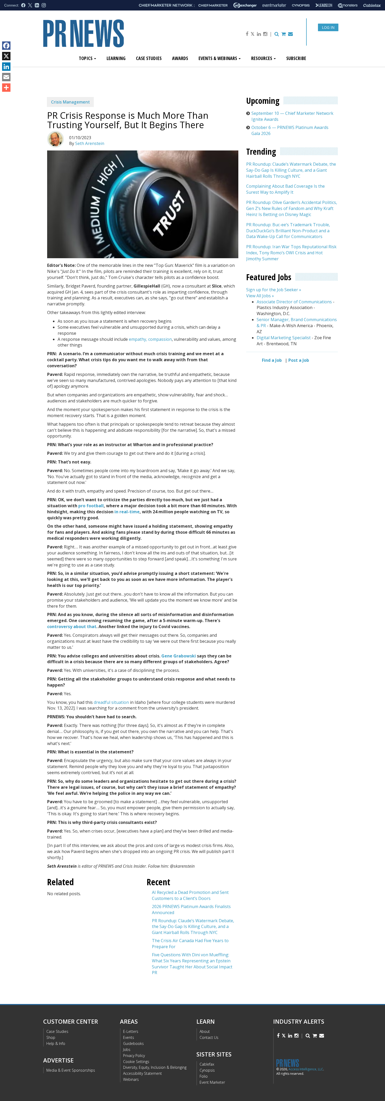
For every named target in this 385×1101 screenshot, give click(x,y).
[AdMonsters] (348, 5)
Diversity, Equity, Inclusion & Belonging (154, 1067)
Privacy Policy (134, 1055)
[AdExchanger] (245, 5)
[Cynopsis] (301, 5)
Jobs (126, 1049)
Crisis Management (70, 102)
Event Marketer (212, 1082)
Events (128, 1037)
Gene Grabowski (178, 656)
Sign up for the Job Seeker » (273, 290)
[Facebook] (6, 45)
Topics (86, 58)
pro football (91, 506)
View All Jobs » (260, 296)
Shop (50, 1037)
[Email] (6, 77)
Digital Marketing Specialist (284, 338)
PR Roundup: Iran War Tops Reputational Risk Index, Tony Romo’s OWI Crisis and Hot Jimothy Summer (291, 253)
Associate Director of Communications (294, 302)
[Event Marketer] (274, 5)
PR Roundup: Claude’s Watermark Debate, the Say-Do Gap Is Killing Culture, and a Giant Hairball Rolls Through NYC (193, 927)
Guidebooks (133, 1043)
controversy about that (71, 626)
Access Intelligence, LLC (306, 1069)
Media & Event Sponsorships (70, 1070)
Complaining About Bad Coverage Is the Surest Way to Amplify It (285, 189)
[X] (6, 56)
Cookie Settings (136, 1061)
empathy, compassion (150, 339)
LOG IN (328, 27)
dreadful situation (111, 702)
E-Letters (130, 1031)
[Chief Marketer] (213, 5)
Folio (204, 1076)
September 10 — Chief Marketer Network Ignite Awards (292, 116)
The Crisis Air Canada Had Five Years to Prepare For (190, 943)
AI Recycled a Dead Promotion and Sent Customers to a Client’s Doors (190, 895)
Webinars (131, 1079)
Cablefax (207, 1064)
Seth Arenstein (89, 143)
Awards (180, 58)
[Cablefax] (372, 5)
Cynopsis (207, 1070)
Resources (262, 58)
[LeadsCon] (323, 5)
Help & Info (55, 1043)
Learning (116, 58)
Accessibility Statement (142, 1073)
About (205, 1031)
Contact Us (209, 1037)
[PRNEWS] (102, 37)
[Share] (6, 87)
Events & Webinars (218, 58)
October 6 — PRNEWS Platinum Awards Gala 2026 (289, 130)
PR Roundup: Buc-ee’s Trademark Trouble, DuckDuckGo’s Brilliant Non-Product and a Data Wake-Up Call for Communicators (288, 231)
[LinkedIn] (6, 66)
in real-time (127, 512)
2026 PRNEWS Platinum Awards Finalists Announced (191, 909)
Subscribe (296, 58)
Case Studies (149, 58)
